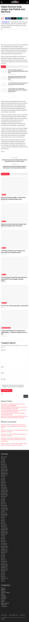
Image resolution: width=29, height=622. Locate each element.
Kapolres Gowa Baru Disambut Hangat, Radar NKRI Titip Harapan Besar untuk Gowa (17, 78)
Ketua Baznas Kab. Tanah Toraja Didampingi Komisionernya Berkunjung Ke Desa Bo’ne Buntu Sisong (14, 426)
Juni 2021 (3, 519)
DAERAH (4, 194)
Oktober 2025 (4, 472)
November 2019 (4, 547)
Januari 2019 (4, 563)
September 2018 (4, 569)
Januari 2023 (4, 506)
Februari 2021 (4, 525)
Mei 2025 (3, 479)
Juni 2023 (3, 499)
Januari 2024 (4, 488)
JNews (5, 617)
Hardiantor (3, 443)
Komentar (3, 350)
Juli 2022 (3, 511)
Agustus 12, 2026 (12, 74)
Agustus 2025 (4, 475)
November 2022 (4, 510)
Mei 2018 (3, 575)
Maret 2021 (3, 523)
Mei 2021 (3, 520)
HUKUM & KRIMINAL (6, 327)
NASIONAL (4, 302)
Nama (3, 366)
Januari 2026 (4, 467)
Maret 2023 (3, 503)
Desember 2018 (4, 564)
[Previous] (13, 97)
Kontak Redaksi (4, 615)
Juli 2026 (3, 458)
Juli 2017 (3, 579)
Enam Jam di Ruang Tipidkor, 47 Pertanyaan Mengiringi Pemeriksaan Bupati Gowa (18, 71)
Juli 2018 (3, 572)
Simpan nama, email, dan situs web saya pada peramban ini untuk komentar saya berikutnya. (13, 385)
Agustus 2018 (4, 570)
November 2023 (4, 491)
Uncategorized (4, 606)
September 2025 (4, 473)
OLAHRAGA (3, 597)
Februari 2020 (4, 543)
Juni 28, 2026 (11, 80)
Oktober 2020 (4, 531)
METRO (2, 594)
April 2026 (3, 463)
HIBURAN (3, 591)
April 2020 (3, 540)
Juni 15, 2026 (11, 92)
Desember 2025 (4, 469)
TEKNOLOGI (3, 604)
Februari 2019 (4, 561)
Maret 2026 (3, 464)
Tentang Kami (22, 615)
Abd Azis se (3, 424)
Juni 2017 (3, 581)
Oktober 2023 (4, 493)
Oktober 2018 (4, 567)
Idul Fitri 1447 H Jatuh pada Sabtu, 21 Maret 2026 (14, 306)
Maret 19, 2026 (4, 307)
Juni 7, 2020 (3, 14)
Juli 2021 (3, 517)
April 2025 (3, 481)
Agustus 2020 (4, 534)
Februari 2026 (4, 466)
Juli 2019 (3, 553)
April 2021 (3, 522)
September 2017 (4, 578)
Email (2, 373)
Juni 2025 (3, 478)
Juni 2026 (3, 459)
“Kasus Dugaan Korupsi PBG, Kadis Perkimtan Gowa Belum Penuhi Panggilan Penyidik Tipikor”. (17, 90)
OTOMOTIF (3, 598)
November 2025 (4, 470)
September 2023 (4, 494)
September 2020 (4, 532)
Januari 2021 (4, 526)
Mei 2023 (3, 500)
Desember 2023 (4, 490)
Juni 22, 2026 (11, 85)
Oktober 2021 (4, 513)
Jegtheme (3, 618)
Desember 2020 (4, 528)
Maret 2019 (3, 560)
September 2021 (4, 514)
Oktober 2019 (4, 549)
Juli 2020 (3, 535)
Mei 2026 (3, 461)
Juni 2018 (3, 573)
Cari (2, 394)
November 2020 (4, 529)
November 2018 (4, 566)
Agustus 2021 (4, 516)
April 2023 (3, 502)
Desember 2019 (4, 546)
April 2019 (3, 558)
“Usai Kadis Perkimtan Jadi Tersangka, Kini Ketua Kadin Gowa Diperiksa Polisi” (18, 83)
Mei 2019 (3, 556)
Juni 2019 (3, 555)
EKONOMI (3, 589)
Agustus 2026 (4, 457)
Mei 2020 (3, 538)
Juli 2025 (3, 476)
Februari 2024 (4, 487)
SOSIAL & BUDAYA (5, 603)
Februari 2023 (4, 505)
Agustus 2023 (4, 496)
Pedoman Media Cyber (13, 615)
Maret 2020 (3, 541)
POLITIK (3, 600)
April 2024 (3, 484)
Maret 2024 (3, 485)
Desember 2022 (4, 508)
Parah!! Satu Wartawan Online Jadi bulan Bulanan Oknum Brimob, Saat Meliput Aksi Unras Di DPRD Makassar (13, 439)
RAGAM (2, 601)
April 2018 (3, 576)
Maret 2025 (3, 482)
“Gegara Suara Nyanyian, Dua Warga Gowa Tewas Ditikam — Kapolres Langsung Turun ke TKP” (14, 332)
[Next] (16, 97)
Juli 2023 (3, 497)
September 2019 (4, 550)
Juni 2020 (3, 537)
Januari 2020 (4, 544)
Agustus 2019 (4, 552)
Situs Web (3, 379)
